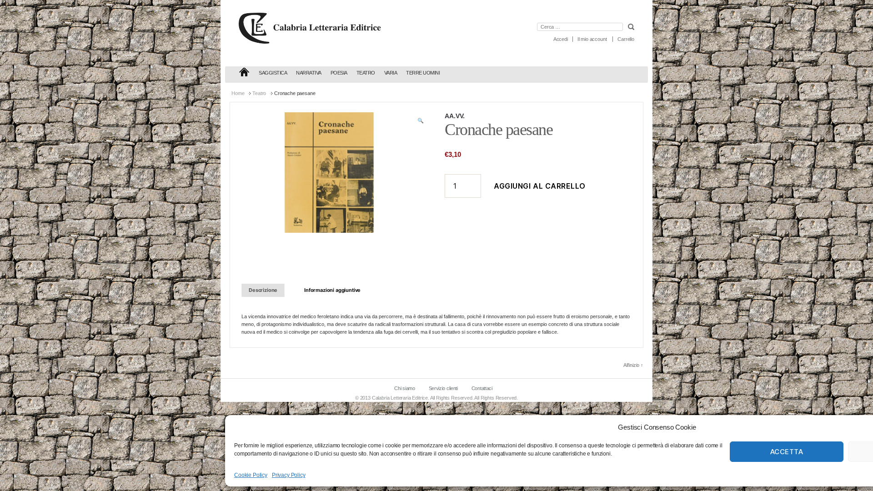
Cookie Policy (250, 475)
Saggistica (273, 72)
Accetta (786, 451)
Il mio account (592, 39)
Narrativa (308, 72)
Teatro (365, 72)
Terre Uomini (423, 72)
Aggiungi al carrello (540, 185)
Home (237, 93)
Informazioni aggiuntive (332, 290)
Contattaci (482, 388)
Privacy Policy (289, 475)
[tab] (263, 290)
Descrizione (263, 290)
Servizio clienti (443, 388)
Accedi (560, 39)
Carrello (625, 39)
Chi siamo (404, 388)
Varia (390, 72)
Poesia (339, 72)
